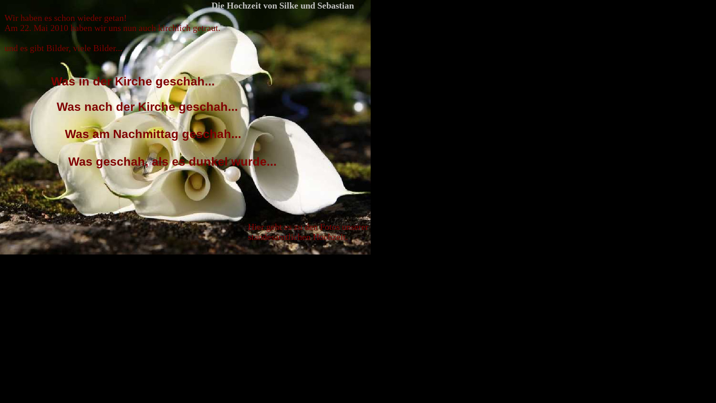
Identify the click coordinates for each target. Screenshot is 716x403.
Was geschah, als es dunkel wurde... (172, 161)
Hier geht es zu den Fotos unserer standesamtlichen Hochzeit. (308, 232)
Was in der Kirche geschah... (133, 81)
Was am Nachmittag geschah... (153, 134)
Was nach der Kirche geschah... (147, 106)
